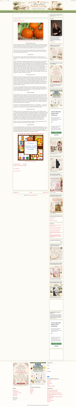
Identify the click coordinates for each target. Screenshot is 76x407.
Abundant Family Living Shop (52, 390)
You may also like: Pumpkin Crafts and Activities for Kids (30, 133)
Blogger (47, 405)
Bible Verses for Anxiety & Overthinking (55, 227)
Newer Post (16, 192)
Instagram (32, 390)
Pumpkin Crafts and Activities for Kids (30, 161)
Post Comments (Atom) (33, 195)
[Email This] (23, 164)
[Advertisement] (23, 15)
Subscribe (49, 380)
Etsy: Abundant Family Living (52, 391)
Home (30, 192)
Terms (48, 384)
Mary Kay (49, 401)
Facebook (31, 389)
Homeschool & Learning (53, 220)
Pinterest (31, 391)
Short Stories (15, 395)
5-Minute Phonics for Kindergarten (55, 230)
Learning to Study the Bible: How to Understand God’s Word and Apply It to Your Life (56, 232)
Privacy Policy (49, 383)
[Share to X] (24, 164)
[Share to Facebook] (25, 164)
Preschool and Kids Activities (21, 165)
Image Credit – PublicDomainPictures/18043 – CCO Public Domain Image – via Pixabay (30, 40)
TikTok (31, 393)
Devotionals (15, 394)
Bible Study (51, 219)
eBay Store (49, 398)
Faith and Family (52, 217)
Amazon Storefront (50, 400)
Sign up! (56, 132)
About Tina (15, 390)
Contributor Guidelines (51, 386)
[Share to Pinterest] (26, 164)
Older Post (45, 192)
